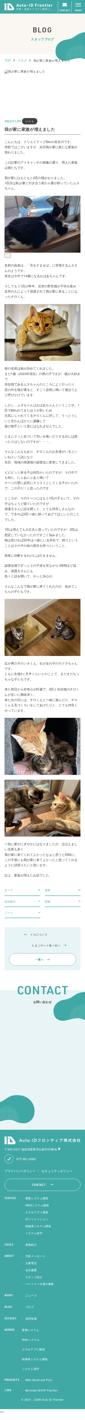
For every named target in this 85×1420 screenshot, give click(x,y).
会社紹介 (10, 901)
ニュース (31, 1295)
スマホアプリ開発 (36, 1212)
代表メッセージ (35, 1256)
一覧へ (39, 959)
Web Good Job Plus (38, 1380)
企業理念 (31, 1263)
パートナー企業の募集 (39, 1284)
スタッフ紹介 (34, 1277)
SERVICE (10, 1198)
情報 (48, 901)
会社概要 (31, 1270)
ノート (9, 912)
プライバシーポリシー (20, 1171)
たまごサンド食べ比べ (46, 945)
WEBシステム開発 (37, 1205)
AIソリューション (36, 1219)
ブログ (22, 60)
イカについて (38, 934)
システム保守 (34, 1233)
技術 (48, 890)
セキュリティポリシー (57, 1171)
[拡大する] (8, 255)
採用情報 (31, 1318)
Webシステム (31, 1339)
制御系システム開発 (38, 1226)
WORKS (10, 1330)
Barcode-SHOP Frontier (41, 1390)
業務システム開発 (36, 1198)
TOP (8, 60)
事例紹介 (31, 1244)
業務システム (30, 1330)
